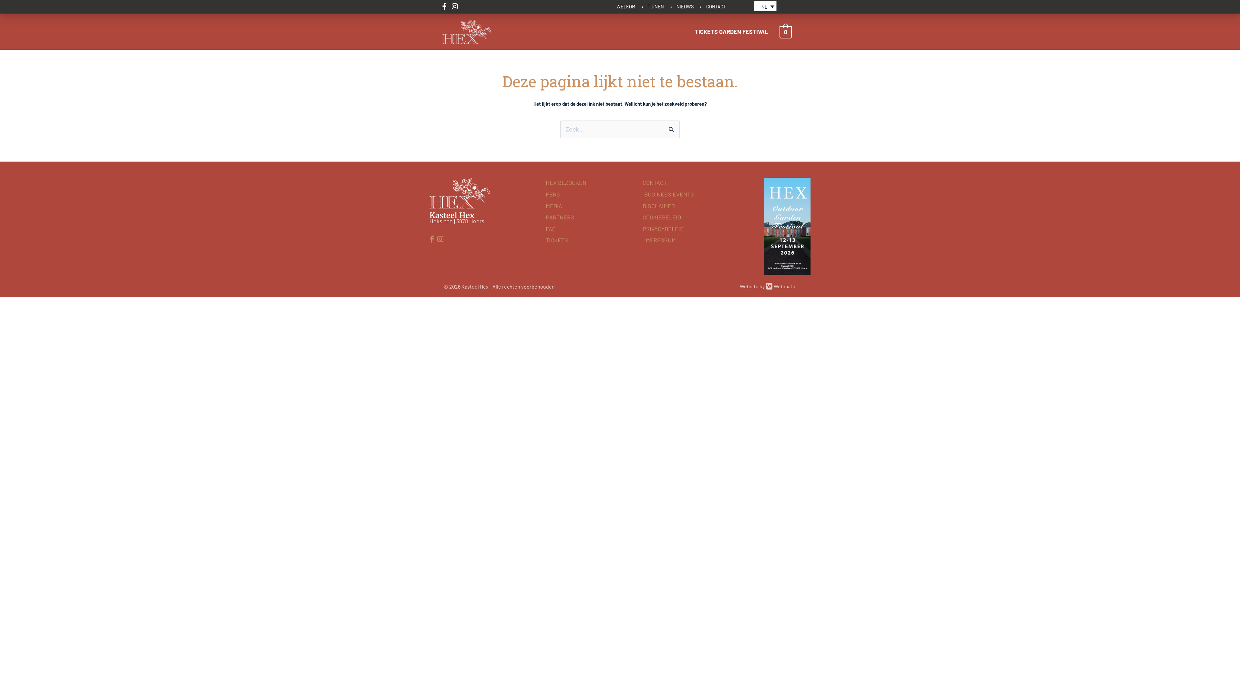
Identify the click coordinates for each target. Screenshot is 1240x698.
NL (764, 7)
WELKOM (625, 6)
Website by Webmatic (768, 286)
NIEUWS (685, 6)
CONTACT (716, 6)
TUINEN (656, 6)
